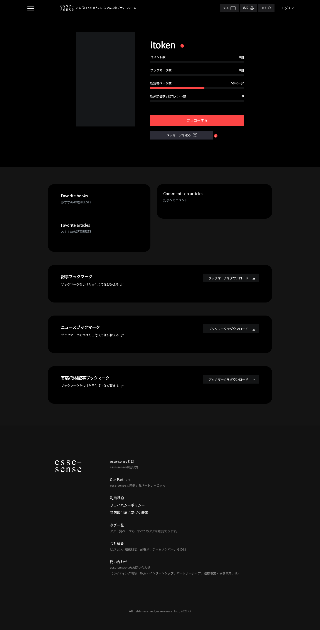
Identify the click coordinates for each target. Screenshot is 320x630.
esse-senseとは (122, 461)
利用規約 (117, 497)
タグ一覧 (117, 525)
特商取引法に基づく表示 (129, 512)
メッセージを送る (179, 135)
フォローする (197, 120)
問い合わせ (118, 561)
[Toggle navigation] (30, 8)
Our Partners (120, 479)
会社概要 (117, 543)
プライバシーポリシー (127, 505)
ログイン (288, 8)
